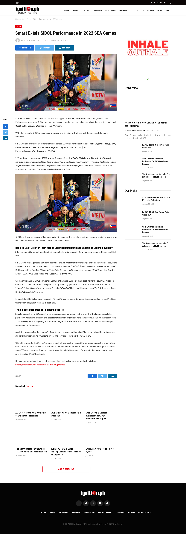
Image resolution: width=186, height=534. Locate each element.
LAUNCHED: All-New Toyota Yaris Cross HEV (66, 414)
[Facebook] (5, 126)
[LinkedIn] (5, 138)
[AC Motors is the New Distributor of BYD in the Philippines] (31, 400)
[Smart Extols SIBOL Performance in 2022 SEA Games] (66, 110)
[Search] (169, 2)
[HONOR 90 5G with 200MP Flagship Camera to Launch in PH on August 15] (66, 436)
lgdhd (26, 40)
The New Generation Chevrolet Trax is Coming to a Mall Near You (31, 450)
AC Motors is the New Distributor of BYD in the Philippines (31, 414)
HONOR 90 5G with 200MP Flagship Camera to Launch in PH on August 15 (66, 452)
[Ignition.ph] (27, 10)
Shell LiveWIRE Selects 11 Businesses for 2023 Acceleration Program (98, 415)
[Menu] (17, 3)
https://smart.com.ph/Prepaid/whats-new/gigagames (40, 364)
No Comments (50, 40)
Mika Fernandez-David (136, 130)
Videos (150, 10)
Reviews (98, 10)
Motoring (110, 10)
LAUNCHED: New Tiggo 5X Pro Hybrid (100, 450)
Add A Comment (66, 469)
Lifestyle (139, 10)
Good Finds (163, 10)
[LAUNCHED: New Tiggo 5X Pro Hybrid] (101, 436)
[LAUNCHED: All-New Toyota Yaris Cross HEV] (66, 400)
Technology (125, 10)
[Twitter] (5, 132)
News (75, 10)
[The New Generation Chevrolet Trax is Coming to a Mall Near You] (31, 436)
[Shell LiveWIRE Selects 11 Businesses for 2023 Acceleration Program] (101, 400)
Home (66, 10)
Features (86, 10)
